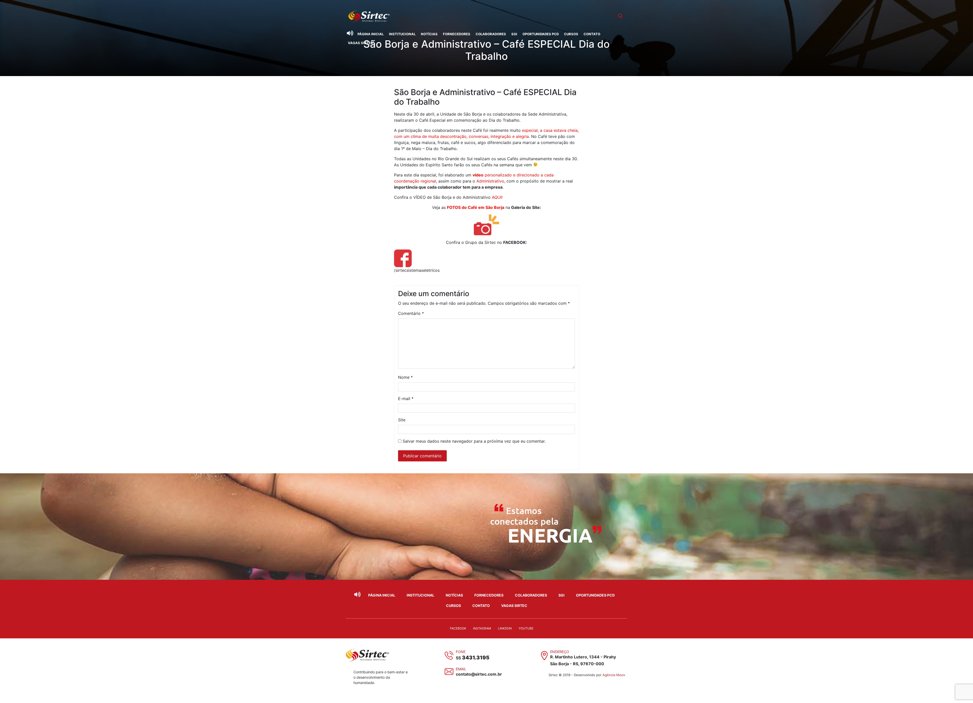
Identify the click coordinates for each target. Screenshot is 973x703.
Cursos (571, 34)
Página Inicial (371, 34)
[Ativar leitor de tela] (350, 33)
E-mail (406, 398)
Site (401, 419)
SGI (514, 34)
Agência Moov (614, 675)
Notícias (429, 34)
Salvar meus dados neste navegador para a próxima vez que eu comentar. (474, 441)
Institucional (402, 34)
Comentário (411, 313)
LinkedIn (505, 628)
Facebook (458, 628)
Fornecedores (456, 34)
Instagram (482, 628)
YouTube (526, 628)
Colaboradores (491, 34)
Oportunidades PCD (540, 34)
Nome (405, 377)
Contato (592, 34)
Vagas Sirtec (360, 43)
